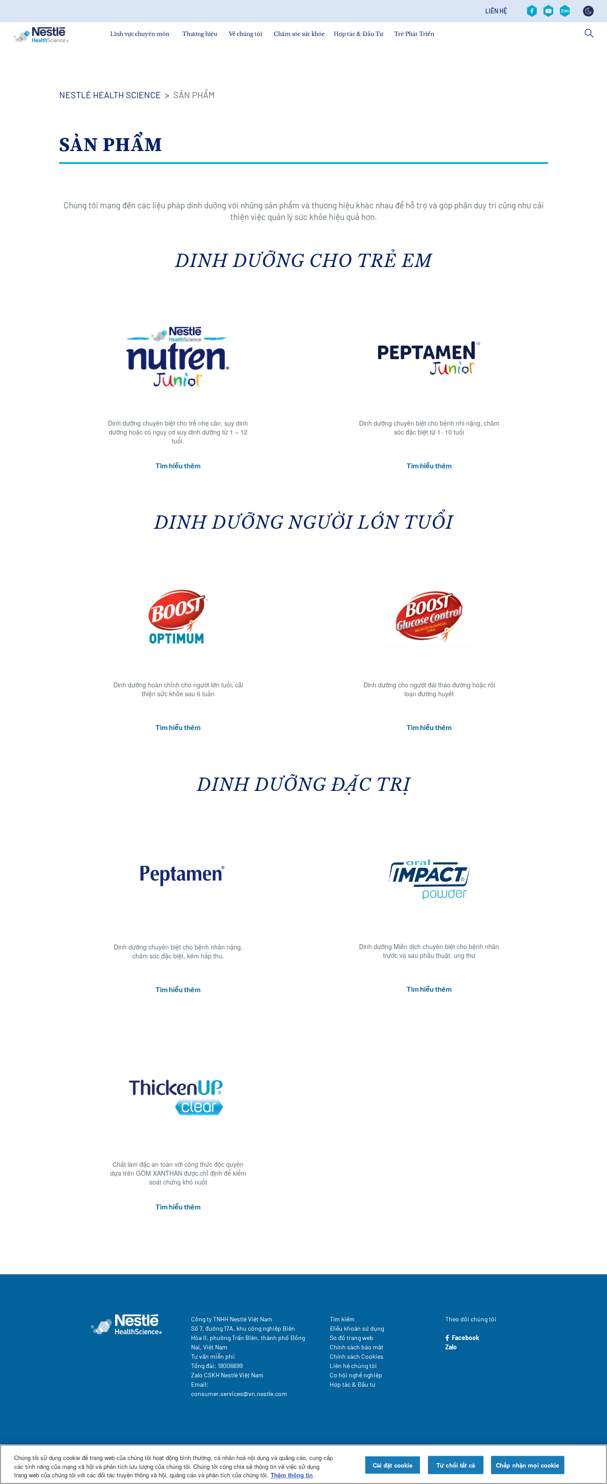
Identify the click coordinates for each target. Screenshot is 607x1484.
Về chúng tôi (245, 34)
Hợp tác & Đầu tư (352, 1384)
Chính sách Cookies (356, 1356)
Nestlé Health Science (110, 94)
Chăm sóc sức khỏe (299, 34)
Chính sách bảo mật (356, 1347)
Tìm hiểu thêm (178, 465)
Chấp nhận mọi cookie (527, 1464)
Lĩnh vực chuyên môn (139, 34)
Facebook (464, 1337)
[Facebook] (532, 11)
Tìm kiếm (342, 1319)
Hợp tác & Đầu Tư (358, 34)
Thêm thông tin (292, 1475)
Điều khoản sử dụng (357, 1328)
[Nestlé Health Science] (40, 34)
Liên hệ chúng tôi (353, 1365)
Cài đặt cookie (393, 1464)
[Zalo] (565, 11)
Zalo (451, 1347)
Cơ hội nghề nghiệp (356, 1375)
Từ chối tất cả (455, 1464)
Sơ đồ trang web (351, 1337)
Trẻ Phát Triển (414, 34)
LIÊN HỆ (496, 11)
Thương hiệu (199, 34)
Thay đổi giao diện (588, 11)
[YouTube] (548, 11)
